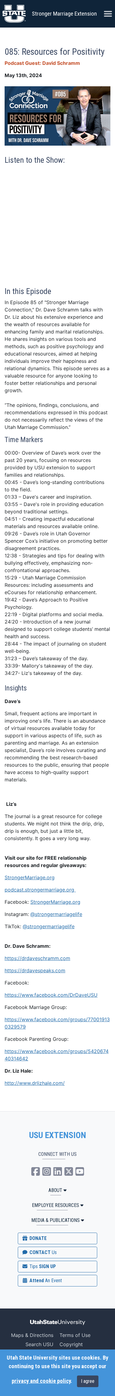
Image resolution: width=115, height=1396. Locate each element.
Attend (45, 1280)
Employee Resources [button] (55, 1205)
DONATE (37, 1238)
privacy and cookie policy (41, 1381)
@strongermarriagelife (56, 914)
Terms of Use (74, 1335)
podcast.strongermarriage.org (40, 890)
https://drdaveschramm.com (37, 958)
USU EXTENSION (57, 1135)
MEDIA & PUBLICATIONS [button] (55, 1220)
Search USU (39, 1344)
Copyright (71, 1344)
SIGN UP (42, 1266)
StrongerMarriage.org (30, 877)
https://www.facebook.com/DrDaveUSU (51, 995)
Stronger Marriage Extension (64, 13)
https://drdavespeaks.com (35, 970)
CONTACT (42, 1252)
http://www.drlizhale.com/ (35, 1083)
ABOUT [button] (55, 1190)
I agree (87, 1381)
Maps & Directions (32, 1335)
